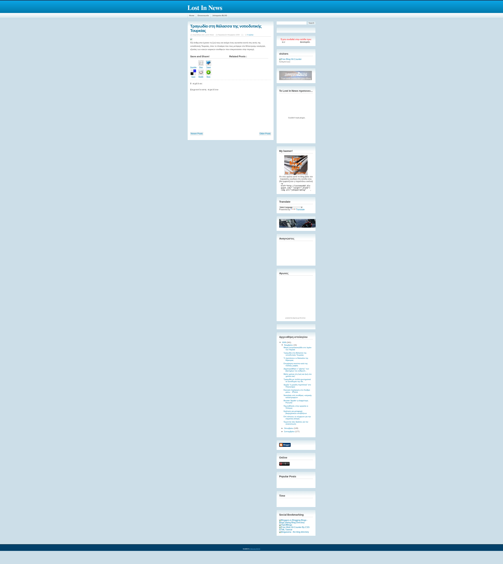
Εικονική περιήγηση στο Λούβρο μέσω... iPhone (297, 391)
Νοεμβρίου (288, 345)
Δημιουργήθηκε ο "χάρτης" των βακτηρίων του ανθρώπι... (296, 370)
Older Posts (265, 134)
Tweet (208, 67)
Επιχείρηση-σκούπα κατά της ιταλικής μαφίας (296, 364)
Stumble (193, 67)
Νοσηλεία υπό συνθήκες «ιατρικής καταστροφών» (298, 396)
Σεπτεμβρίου (289, 431)
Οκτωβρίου (289, 428)
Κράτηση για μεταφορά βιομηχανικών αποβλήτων (295, 412)
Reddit (200, 77)
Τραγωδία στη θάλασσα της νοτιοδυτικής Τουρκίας (295, 354)
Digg (201, 67)
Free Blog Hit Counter (284, 62)
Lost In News (204, 7)
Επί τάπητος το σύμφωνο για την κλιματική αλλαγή (297, 417)
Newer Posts (197, 134)
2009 (284, 342)
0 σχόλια (250, 35)
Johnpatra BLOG (219, 15)
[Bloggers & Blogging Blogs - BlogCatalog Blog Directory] (296, 522)
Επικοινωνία (203, 15)
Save (193, 77)
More (208, 77)
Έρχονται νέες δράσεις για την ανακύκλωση (296, 423)
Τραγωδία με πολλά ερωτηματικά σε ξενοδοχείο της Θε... (297, 380)
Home (191, 15)
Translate (300, 209)
